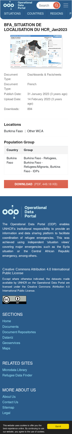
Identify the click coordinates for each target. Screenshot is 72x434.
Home (6, 321)
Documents (10, 326)
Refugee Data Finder (17, 375)
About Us (9, 396)
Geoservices (11, 342)
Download (36, 184)
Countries (35, 13)
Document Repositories (19, 332)
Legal (6, 412)
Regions (56, 13)
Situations (12, 13)
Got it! (58, 426)
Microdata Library (14, 369)
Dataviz (7, 337)
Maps (6, 348)
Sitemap (8, 407)
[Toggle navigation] (65, 5)
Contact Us (10, 402)
